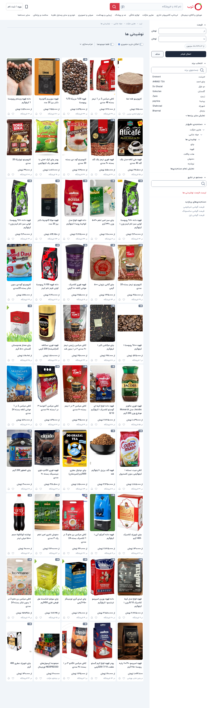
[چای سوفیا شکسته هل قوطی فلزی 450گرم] (47, 576)
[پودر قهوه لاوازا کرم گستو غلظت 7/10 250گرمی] (102, 641)
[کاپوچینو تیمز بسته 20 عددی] (130, 262)
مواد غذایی (118, 24)
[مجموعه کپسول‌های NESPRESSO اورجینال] (47, 641)
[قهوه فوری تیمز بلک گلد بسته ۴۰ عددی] (102, 137)
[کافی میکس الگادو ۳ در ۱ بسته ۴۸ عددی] (74, 641)
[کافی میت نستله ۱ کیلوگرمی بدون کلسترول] (130, 448)
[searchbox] (175, 70)
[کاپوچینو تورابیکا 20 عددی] (19, 137)
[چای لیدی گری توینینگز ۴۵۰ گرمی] (74, 576)
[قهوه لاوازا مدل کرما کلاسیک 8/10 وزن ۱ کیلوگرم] (130, 576)
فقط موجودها (103, 44)
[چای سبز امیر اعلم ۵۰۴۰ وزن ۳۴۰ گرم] (102, 198)
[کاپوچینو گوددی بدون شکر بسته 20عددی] (19, 262)
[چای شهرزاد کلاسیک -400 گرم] (130, 512)
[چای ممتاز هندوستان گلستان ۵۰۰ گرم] (19, 323)
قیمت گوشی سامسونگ (193, 211)
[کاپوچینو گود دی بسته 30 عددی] (74, 137)
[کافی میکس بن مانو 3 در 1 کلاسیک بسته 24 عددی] (74, 512)
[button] (14, 6)
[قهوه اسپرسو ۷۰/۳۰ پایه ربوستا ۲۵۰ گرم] (130, 641)
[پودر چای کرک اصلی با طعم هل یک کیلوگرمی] (47, 137)
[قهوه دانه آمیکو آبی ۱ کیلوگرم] (102, 512)
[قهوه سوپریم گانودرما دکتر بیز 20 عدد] (47, 76)
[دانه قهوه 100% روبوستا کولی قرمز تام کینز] (47, 262)
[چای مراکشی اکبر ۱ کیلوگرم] (102, 323)
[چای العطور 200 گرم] (19, 448)
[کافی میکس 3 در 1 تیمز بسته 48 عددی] (102, 76)
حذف (157, 54)
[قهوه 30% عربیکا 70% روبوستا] (74, 76)
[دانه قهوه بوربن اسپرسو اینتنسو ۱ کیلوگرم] (102, 576)
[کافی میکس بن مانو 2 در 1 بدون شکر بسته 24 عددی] (19, 576)
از (204, 31)
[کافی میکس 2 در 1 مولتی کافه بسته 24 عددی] (19, 383)
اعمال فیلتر (186, 54)
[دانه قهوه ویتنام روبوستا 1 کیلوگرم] (19, 76)
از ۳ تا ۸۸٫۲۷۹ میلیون (195, 46)
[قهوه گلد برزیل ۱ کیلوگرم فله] (102, 448)
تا (204, 39)
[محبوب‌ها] (124, 114)
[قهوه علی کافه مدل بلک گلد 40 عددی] (130, 137)
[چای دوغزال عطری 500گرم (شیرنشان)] (74, 448)
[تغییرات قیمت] (119, 114)
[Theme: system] (26, 6)
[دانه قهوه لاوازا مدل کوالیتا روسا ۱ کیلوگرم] (74, 198)
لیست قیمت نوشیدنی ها (194, 192)
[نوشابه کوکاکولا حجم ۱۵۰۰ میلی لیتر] (19, 512)
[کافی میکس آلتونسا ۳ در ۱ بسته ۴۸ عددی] (47, 383)
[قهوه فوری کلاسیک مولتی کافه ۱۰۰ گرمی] (74, 262)
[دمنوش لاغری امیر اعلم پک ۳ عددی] (47, 512)
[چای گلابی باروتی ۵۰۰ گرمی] (102, 262)
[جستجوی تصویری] (123, 6)
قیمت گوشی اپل (196, 215)
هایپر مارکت (130, 24)
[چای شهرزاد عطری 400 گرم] (19, 641)
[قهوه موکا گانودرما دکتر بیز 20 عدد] (47, 198)
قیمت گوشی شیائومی (193, 207)
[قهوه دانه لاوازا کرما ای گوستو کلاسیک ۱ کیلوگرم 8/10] (102, 383)
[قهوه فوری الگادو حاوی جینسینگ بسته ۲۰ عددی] (47, 448)
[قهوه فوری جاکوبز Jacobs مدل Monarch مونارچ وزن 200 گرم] (130, 383)
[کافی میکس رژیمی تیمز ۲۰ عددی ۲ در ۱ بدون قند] (74, 323)
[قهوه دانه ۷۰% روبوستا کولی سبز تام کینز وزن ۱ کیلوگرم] (130, 198)
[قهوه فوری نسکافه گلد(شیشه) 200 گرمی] (47, 323)
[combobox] (151, 6)
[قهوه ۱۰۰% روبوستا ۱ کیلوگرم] (130, 323)
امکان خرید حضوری (130, 44)
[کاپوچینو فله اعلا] (130, 76)
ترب (140, 24)
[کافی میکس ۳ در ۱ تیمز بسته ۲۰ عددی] (74, 383)
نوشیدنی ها (105, 24)
